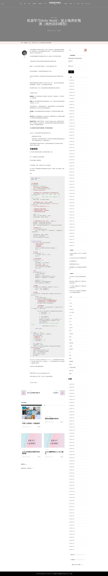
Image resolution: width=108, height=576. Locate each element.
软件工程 (71, 370)
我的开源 (40, 3)
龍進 (70, 281)
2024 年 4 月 (71, 110)
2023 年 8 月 (71, 129)
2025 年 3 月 (71, 86)
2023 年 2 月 (71, 144)
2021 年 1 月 (71, 221)
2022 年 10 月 (72, 156)
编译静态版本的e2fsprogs (74, 264)
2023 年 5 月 (71, 135)
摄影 (71, 3)
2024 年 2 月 (71, 116)
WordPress (68, 573)
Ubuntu (70, 324)
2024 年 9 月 (71, 98)
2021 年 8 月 (71, 199)
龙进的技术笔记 (55, 3)
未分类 (70, 346)
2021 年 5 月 (71, 208)
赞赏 (78, 3)
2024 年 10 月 (72, 95)
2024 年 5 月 (71, 107)
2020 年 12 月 (72, 224)
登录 (32, 468)
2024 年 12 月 (72, 92)
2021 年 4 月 (71, 211)
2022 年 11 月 (72, 153)
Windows (71, 327)
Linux (70, 315)
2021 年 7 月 (71, 202)
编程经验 (34, 3)
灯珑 (82, 564)
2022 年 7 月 (71, 165)
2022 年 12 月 (72, 150)
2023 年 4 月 (71, 138)
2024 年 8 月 (71, 101)
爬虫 (70, 358)
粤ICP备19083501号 (80, 559)
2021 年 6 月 (71, 205)
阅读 (39, 426)
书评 (45, 3)
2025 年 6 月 (71, 80)
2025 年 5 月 (71, 83)
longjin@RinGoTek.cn (80, 554)
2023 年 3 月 (71, 141)
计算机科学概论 (72, 367)
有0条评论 (59, 31)
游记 (29, 3)
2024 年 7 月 (71, 104)
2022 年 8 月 (71, 162)
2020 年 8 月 (71, 236)
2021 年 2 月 (71, 217)
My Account (88, 3)
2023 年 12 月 (72, 123)
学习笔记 (65, 3)
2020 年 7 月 (71, 239)
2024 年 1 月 (71, 119)
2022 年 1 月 (71, 184)
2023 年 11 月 (72, 126)
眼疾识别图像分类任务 (52, 418)
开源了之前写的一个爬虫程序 (31, 423)
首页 (21, 3)
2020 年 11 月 (72, 227)
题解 (70, 373)
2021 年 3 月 (71, 214)
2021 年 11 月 (72, 190)
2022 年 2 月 (71, 181)
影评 (25, 3)
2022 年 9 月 (71, 159)
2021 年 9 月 (71, 196)
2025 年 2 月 (71, 89)
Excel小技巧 (71, 312)
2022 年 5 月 (71, 172)
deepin (70, 306)
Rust (70, 321)
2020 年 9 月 (71, 233)
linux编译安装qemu (73, 261)
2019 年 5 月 (71, 245)
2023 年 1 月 (71, 147)
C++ (70, 300)
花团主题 (63, 573)
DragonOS (71, 309)
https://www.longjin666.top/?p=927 (43, 373)
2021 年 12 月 (72, 187)
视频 (70, 364)
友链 (82, 3)
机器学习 (55, 17)
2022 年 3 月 (71, 178)
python (51, 17)
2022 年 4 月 (71, 175)
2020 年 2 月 (71, 242)
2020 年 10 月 (72, 230)
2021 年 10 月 (72, 193)
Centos (70, 303)
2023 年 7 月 (71, 132)
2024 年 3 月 (71, 113)
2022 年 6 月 (71, 168)
